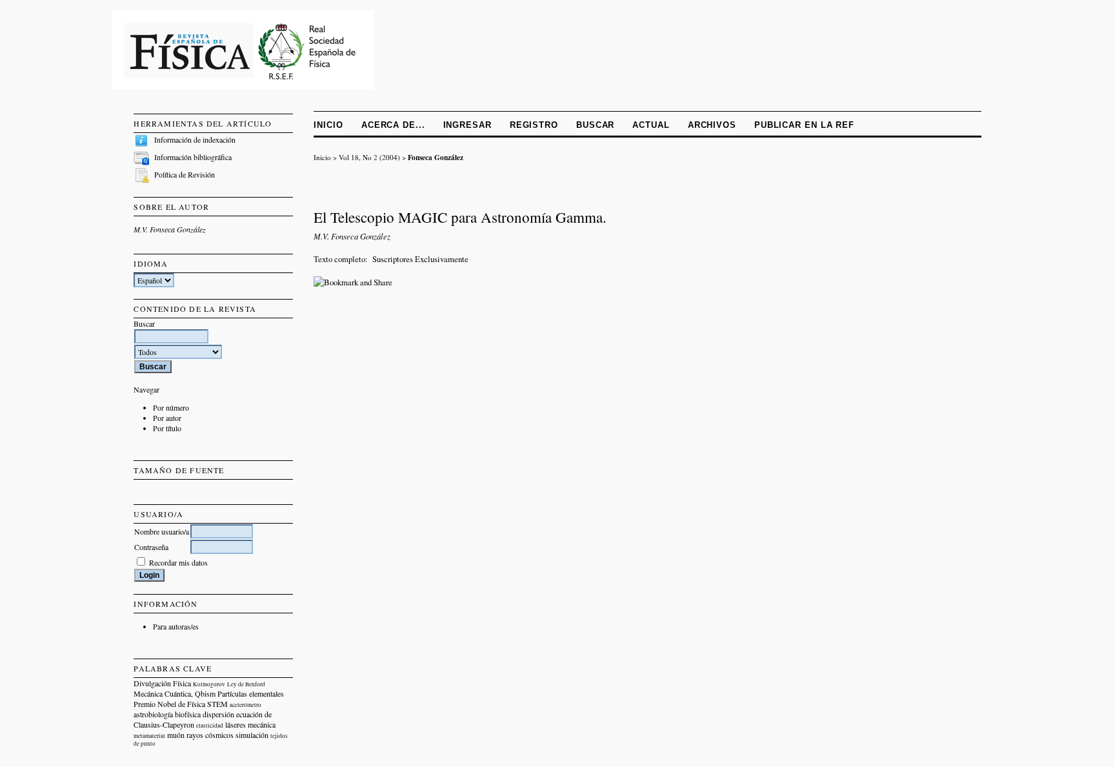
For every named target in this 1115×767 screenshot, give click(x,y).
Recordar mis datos (178, 562)
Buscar (595, 125)
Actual (650, 125)
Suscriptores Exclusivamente (420, 259)
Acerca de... (393, 125)
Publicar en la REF (804, 125)
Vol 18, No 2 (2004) (369, 157)
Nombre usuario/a (161, 531)
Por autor (167, 418)
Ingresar (467, 125)
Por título (167, 428)
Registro (534, 125)
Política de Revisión (184, 174)
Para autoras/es (176, 626)
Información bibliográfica (193, 157)
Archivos (712, 125)
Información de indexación (195, 139)
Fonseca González (435, 157)
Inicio (328, 125)
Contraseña (151, 547)
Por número (171, 407)
